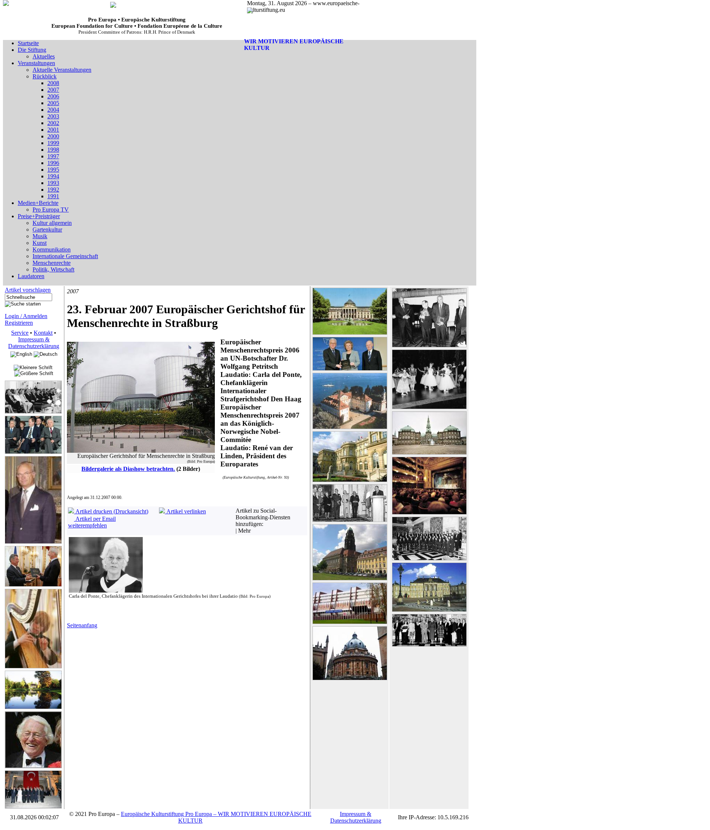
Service (19, 333)
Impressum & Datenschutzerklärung (33, 342)
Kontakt (43, 333)
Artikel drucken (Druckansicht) (111, 511)
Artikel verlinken (185, 511)
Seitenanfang (82, 625)
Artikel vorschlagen (28, 290)
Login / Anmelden (26, 316)
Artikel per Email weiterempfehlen (92, 522)
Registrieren (19, 323)
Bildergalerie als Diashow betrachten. (128, 469)
